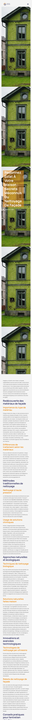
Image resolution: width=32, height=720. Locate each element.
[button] (28, 4)
